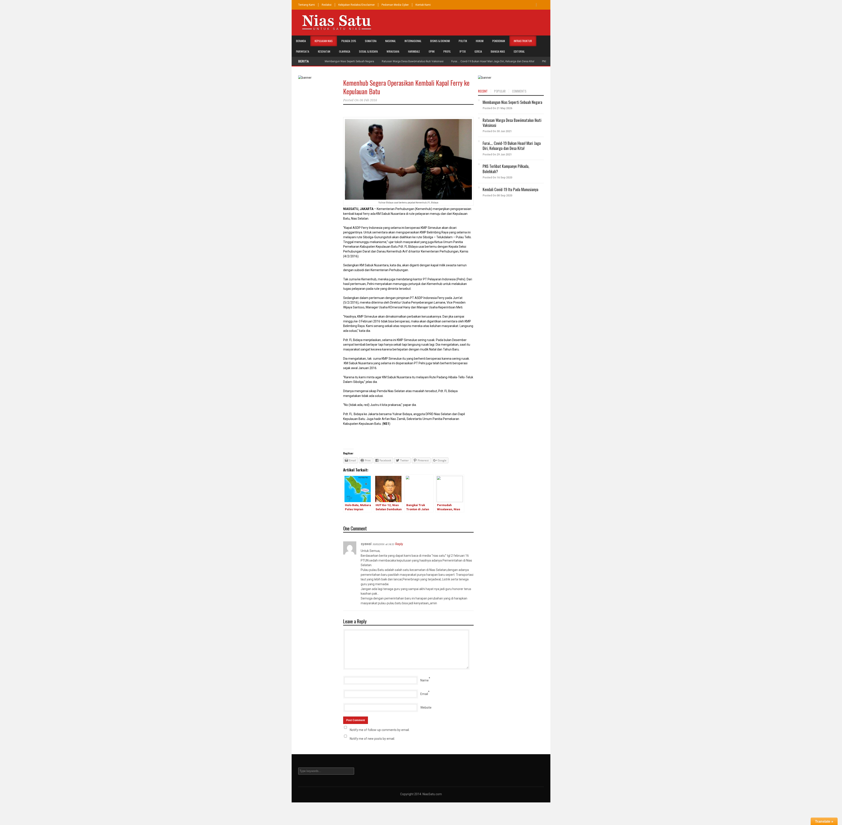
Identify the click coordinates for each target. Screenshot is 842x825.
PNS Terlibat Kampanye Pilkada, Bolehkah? (506, 168)
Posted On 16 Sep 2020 (497, 177)
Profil (447, 51)
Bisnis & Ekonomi (440, 41)
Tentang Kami (306, 4)
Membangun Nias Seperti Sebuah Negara (349, 61)
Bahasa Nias (498, 51)
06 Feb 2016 (368, 100)
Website (426, 707)
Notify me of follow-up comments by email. (380, 730)
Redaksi (327, 4)
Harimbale (414, 51)
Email (424, 694)
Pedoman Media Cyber (395, 4)
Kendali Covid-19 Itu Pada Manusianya (510, 189)
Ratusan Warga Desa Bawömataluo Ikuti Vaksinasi (413, 61)
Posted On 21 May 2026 (497, 108)
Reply (399, 544)
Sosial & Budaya (368, 51)
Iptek (463, 51)
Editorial (519, 51)
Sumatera (370, 41)
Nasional (390, 41)
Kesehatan (324, 51)
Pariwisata (302, 51)
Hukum (479, 41)
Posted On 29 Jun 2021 (497, 154)
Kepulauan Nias (324, 41)
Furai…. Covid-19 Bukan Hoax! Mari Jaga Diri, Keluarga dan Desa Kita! (492, 61)
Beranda (301, 41)
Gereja (478, 51)
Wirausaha (393, 51)
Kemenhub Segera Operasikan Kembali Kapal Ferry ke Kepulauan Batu (406, 87)
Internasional (413, 41)
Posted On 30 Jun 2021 (497, 131)
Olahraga (344, 51)
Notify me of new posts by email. (372, 738)
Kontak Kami (423, 4)
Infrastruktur (523, 41)
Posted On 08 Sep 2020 (497, 195)
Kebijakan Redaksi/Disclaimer (356, 4)
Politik (463, 41)
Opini (432, 51)
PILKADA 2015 (348, 41)
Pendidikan (498, 41)
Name (424, 680)
